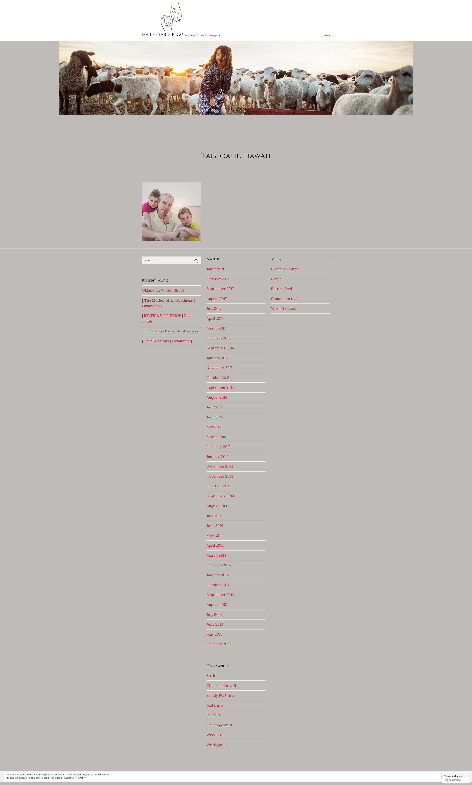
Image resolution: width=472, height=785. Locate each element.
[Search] (196, 261)
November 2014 (219, 476)
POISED (213, 715)
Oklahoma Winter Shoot (163, 290)
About (327, 35)
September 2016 (220, 348)
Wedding (214, 734)
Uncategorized (219, 725)
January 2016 (217, 358)
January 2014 (217, 575)
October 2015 (217, 377)
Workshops (216, 744)
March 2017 (216, 328)
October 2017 (217, 279)
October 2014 (218, 486)
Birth (210, 675)
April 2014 (215, 545)
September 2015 (220, 387)
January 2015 (217, 456)
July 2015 (214, 407)
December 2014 (219, 466)
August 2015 (216, 397)
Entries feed (281, 288)
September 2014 (220, 496)
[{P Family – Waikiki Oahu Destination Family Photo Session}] (171, 211)
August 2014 (216, 505)
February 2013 (218, 644)
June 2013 (214, 624)
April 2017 (214, 318)
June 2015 (214, 417)
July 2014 (214, 515)
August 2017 (216, 298)
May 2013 (214, 634)
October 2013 (217, 584)
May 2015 (214, 427)
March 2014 (216, 555)
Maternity (215, 705)
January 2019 (217, 269)
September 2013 (220, 594)
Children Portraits (222, 685)
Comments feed (285, 298)
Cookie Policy (78, 777)
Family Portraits (220, 695)
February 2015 (218, 446)
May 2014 (214, 535)
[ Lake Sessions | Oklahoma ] (167, 341)
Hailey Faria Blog (162, 35)
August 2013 (216, 604)
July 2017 (213, 308)
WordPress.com (285, 308)
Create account (284, 269)
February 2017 (218, 338)
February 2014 (218, 565)
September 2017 (220, 288)
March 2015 (216, 436)
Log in (276, 279)
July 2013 (214, 614)
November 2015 (219, 367)
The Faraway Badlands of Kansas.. (171, 331)
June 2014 (214, 525)
